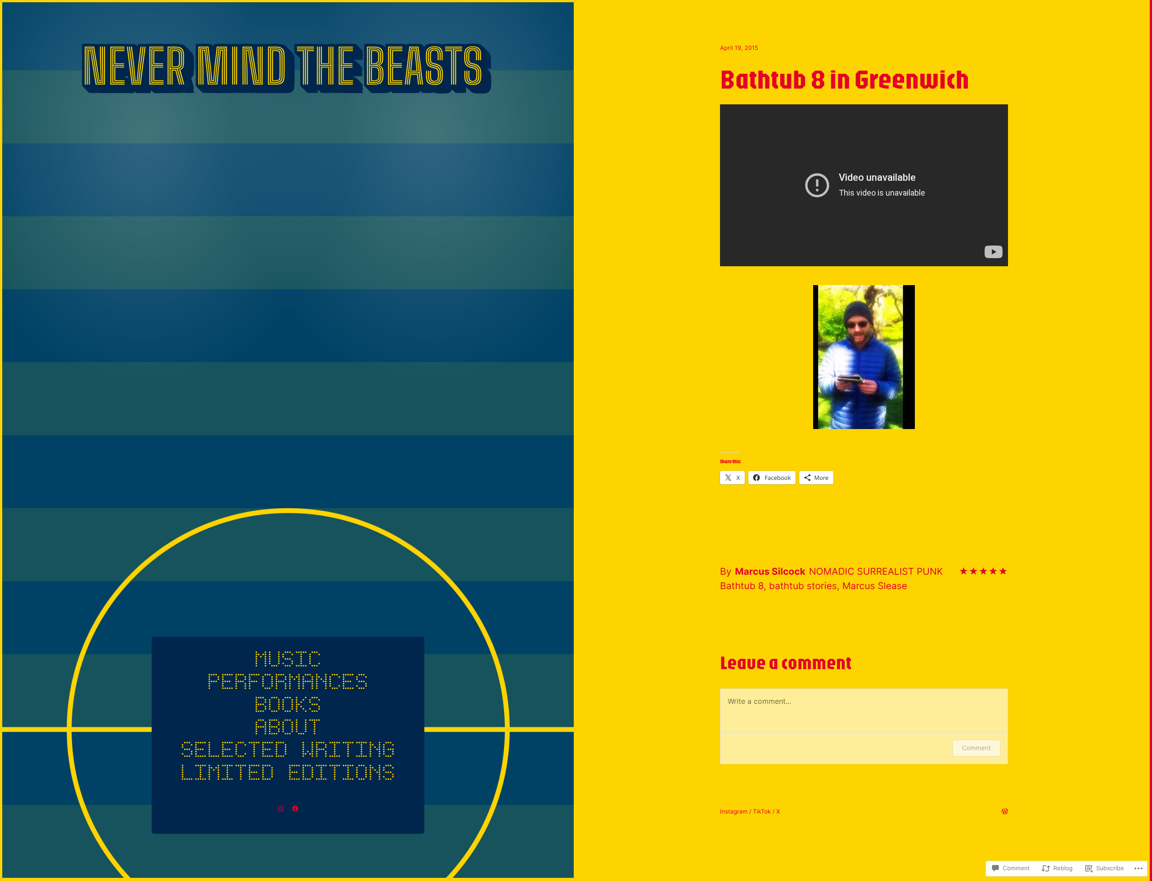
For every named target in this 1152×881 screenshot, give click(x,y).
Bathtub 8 (742, 586)
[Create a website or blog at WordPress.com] (1005, 812)
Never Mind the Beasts (282, 66)
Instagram (733, 811)
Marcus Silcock (770, 571)
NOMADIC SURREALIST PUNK (876, 571)
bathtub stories (803, 586)
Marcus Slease (874, 586)
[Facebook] (295, 808)
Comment (976, 748)
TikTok (762, 811)
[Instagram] (280, 808)
